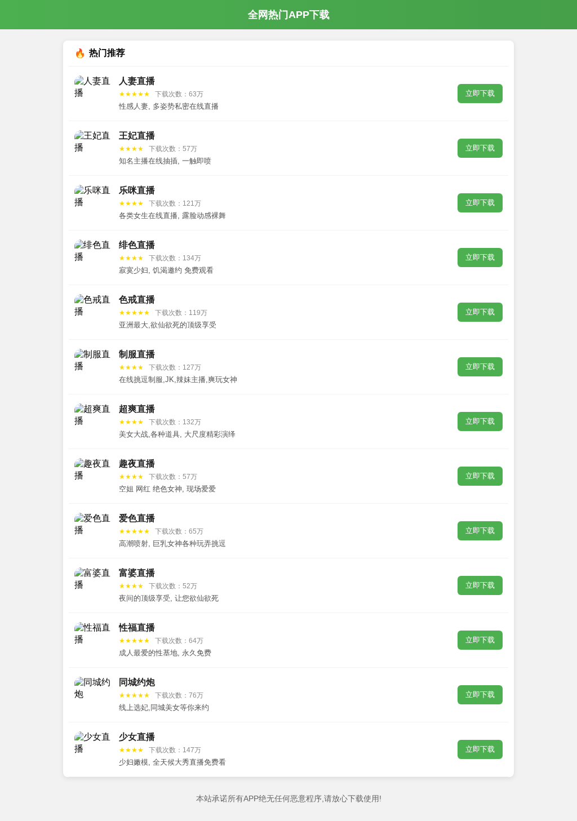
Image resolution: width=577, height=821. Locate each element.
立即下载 (480, 93)
